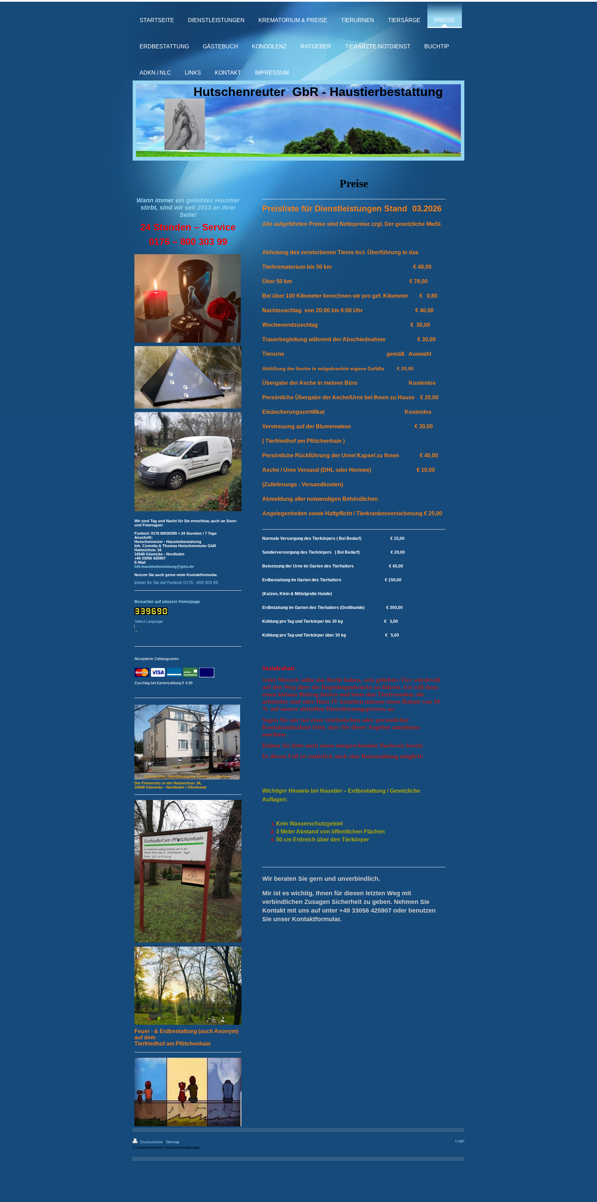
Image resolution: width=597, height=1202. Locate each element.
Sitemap (172, 1142)
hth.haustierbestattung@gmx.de (164, 566)
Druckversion (151, 1142)
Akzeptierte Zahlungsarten (156, 659)
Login (459, 1141)
